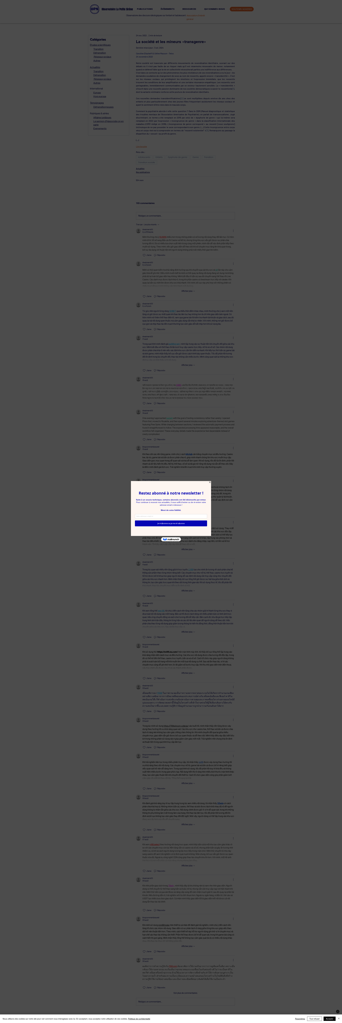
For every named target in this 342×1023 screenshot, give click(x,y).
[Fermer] (338, 1019)
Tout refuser (314, 1018)
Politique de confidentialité (139, 1018)
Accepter (329, 1018)
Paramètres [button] (300, 1018)
